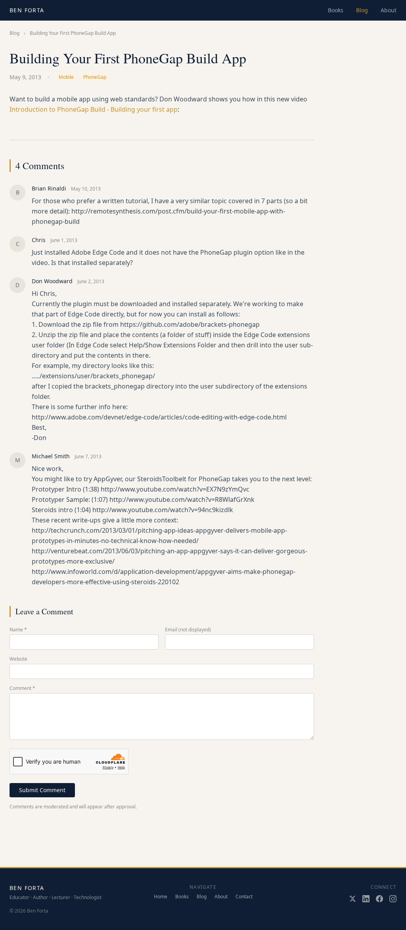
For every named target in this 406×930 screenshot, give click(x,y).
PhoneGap (94, 77)
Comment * (22, 688)
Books (335, 10)
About (388, 10)
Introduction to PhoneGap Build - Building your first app (94, 109)
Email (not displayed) (188, 630)
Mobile (66, 77)
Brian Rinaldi (49, 188)
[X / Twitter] (352, 898)
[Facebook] (379, 898)
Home (160, 897)
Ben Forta (27, 10)
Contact (244, 897)
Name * (18, 630)
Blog (362, 10)
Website (18, 659)
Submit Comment (42, 790)
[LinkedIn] (366, 898)
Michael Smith (51, 456)
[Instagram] (392, 898)
